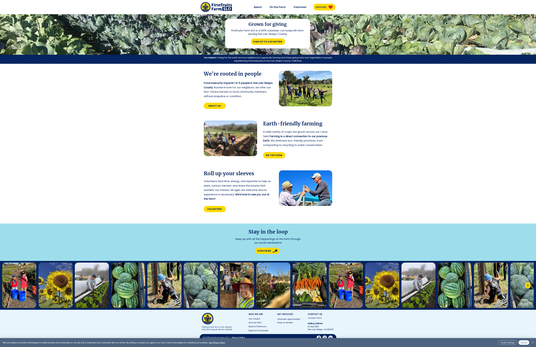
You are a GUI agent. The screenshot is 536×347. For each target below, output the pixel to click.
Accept (524, 342)
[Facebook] (319, 338)
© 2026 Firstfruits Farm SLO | (217, 337)
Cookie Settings (508, 342)
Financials (263, 330)
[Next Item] (528, 285)
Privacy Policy (238, 337)
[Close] (532, 342)
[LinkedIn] (330, 338)
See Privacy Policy (217, 342)
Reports (252, 330)
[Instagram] (324, 338)
